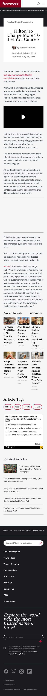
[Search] (40, 542)
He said (7, 266)
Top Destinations (12, 552)
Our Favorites (10, 570)
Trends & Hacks (11, 564)
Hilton (8, 407)
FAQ (6, 595)
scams (37, 407)
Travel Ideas (9, 558)
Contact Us (9, 589)
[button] (43, 4)
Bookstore (9, 576)
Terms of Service (9, 685)
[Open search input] (38, 3)
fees (17, 407)
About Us (8, 583)
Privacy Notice (9, 680)
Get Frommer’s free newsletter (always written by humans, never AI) (23, 10)
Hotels (27, 407)
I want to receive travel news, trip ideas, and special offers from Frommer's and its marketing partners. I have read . (24, 650)
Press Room (10, 601)
